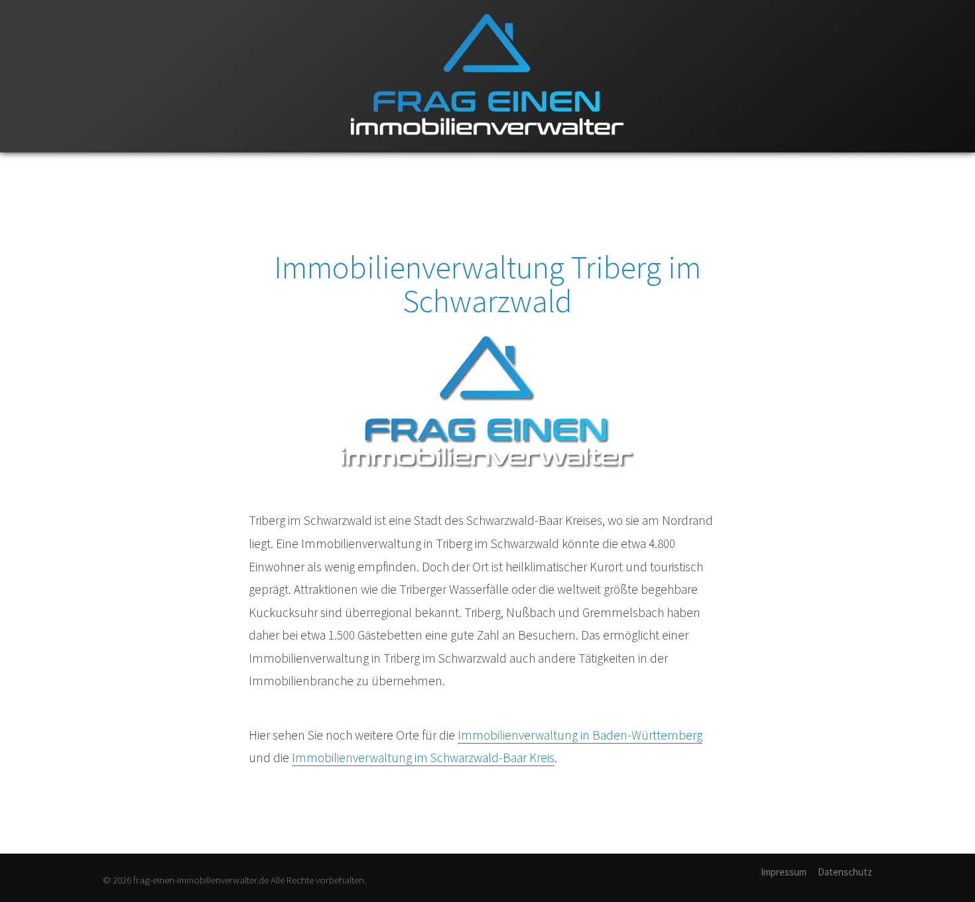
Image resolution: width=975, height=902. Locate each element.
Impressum (784, 872)
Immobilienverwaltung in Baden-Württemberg (580, 735)
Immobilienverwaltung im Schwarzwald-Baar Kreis (423, 757)
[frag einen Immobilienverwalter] (487, 149)
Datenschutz (845, 872)
